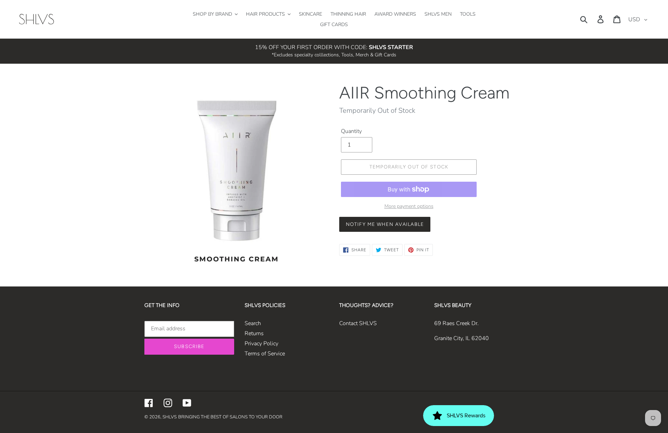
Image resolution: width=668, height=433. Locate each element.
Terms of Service (265, 353)
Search (253, 323)
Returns (254, 333)
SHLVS (169, 417)
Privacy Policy (261, 343)
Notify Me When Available (385, 224)
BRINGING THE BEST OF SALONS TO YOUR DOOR (230, 417)
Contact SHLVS (358, 323)
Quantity (351, 131)
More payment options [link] (409, 206)
